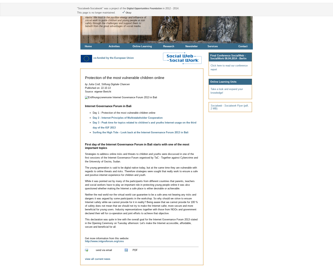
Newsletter (191, 46)
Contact (242, 46)
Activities (114, 46)
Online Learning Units (223, 81)
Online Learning (142, 46)
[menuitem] (94, 46)
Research (168, 46)
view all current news (97, 259)
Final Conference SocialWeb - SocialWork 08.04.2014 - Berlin (228, 57)
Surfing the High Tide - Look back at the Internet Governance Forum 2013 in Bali (140, 132)
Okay (128, 13)
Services (213, 46)
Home (88, 46)
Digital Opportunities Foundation (144, 8)
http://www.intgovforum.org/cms (104, 241)
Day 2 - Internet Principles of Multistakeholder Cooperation (128, 117)
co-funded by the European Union (113, 57)
